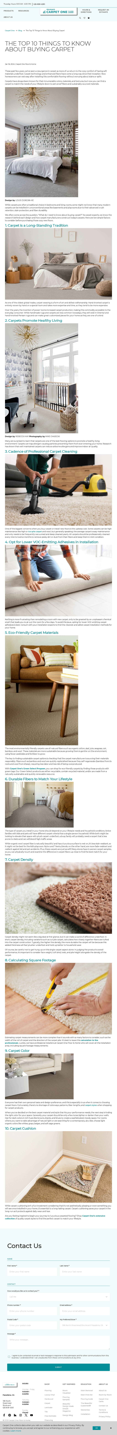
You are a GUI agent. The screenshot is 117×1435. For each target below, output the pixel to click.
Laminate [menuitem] (48, 1407)
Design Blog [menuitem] (68, 1415)
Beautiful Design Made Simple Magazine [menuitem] (68, 1407)
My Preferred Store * (68, 1319)
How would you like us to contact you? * (23, 1291)
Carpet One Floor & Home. (20, 1420)
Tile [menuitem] (46, 1412)
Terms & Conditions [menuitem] (103, 1411)
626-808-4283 (39, 4)
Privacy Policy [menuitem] (104, 1417)
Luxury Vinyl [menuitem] (50, 1395)
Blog (20, 31)
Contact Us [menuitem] (103, 1406)
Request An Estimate (103, 11)
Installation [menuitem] (85, 1414)
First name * (12, 1266)
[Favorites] (84, 18)
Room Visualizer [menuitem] (67, 1392)
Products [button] (8, 11)
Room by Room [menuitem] (105, 1395)
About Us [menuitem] (102, 1391)
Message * (11, 1334)
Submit (58, 1367)
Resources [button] (23, 11)
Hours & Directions (86, 11)
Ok (96, 1428)
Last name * (64, 1266)
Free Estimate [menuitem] (50, 1416)
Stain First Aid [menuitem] (86, 1395)
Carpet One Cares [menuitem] (103, 1400)
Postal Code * (12, 1319)
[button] (80, 18)
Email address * (66, 1305)
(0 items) (88, 18)
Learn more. (15, 1431)
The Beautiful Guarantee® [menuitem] (86, 1404)
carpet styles (91, 1105)
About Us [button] (8, 17)
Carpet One (10, 31)
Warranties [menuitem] (85, 1410)
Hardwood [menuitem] (49, 1399)
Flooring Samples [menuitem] (66, 1398)
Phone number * (14, 1305)
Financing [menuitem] (49, 1420)
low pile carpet (35, 531)
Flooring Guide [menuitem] (87, 1399)
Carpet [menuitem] (47, 1403)
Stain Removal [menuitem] (87, 1391)
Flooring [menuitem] (48, 1391)
